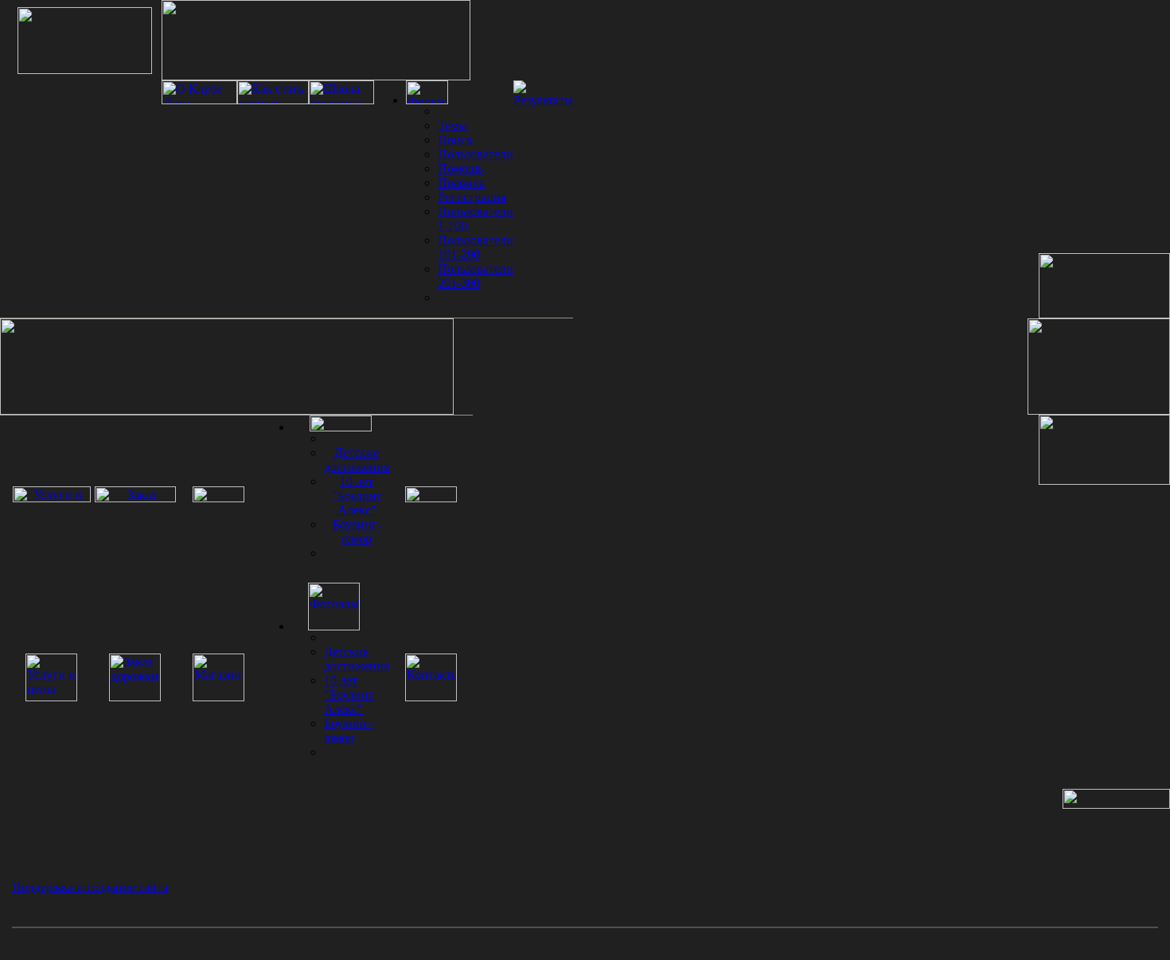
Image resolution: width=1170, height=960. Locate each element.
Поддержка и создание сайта (90, 887)
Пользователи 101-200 (475, 247)
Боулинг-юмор (357, 531)
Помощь (460, 168)
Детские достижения (356, 460)
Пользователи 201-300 (475, 276)
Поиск (455, 139)
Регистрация (472, 197)
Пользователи (475, 154)
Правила (461, 182)
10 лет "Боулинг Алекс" (357, 495)
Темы (452, 125)
